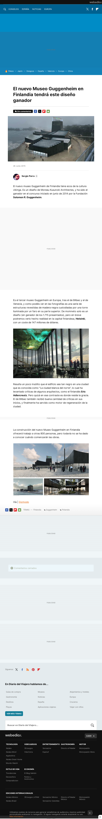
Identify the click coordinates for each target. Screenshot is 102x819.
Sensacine (47, 748)
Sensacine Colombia (51, 801)
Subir (89, 736)
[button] (29, 176)
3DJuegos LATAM (31, 797)
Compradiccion (12, 781)
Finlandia (37, 510)
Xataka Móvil (11, 752)
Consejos (13, 9)
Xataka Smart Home (14, 759)
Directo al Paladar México (68, 798)
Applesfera (10, 756)
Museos (41, 692)
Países (11, 71)
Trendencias (11, 773)
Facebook (92, 9)
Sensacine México (50, 797)
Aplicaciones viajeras (47, 707)
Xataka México (12, 797)
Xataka (8, 748)
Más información (16, 816)
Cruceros (74, 702)
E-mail (48, 111)
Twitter (87, 9)
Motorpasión (84, 748)
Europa (48, 9)
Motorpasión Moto (87, 752)
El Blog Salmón (30, 773)
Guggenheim (51, 510)
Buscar (92, 725)
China (70, 71)
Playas (9, 707)
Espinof (46, 752)
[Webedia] (96, 2)
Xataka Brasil (11, 801)
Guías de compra (13, 692)
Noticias (36, 9)
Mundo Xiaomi (12, 763)
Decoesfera (11, 777)
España (25, 9)
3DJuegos (28, 748)
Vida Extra (28, 752)
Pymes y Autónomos (29, 778)
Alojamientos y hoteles (79, 692)
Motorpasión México (84, 798)
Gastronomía (11, 697)
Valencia (51, 71)
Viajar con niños (76, 707)
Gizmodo (24, 502)
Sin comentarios (24, 111)
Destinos (9, 702)
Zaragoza (30, 71)
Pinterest (33, 669)
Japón (20, 71)
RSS (28, 669)
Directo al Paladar (68, 748)
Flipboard (97, 9)
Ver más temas (14, 714)
